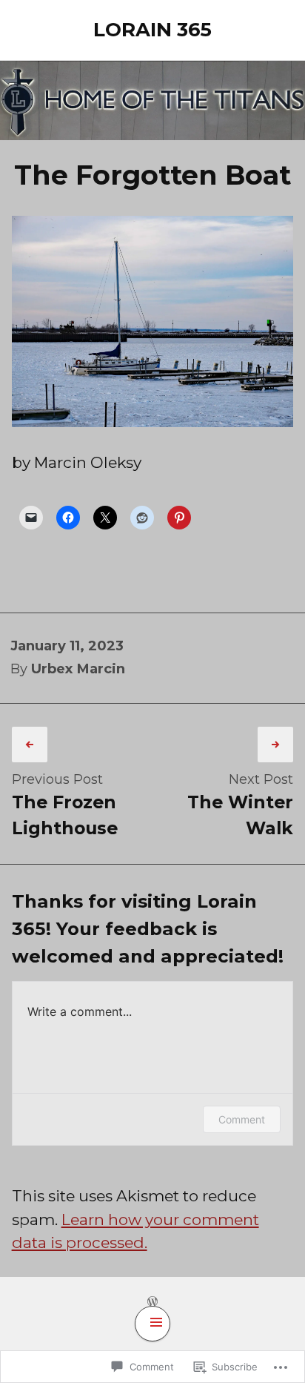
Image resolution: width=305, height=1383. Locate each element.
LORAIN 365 (152, 30)
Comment (241, 1119)
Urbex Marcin (78, 668)
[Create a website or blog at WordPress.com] (152, 1301)
